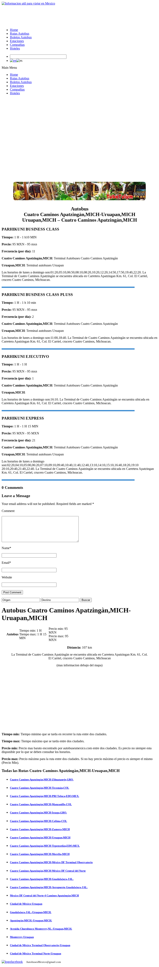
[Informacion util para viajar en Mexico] (28, 3)
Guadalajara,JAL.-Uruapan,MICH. (30, 912)
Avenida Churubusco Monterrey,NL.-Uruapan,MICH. (41, 928)
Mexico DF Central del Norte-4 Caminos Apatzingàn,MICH (44, 895)
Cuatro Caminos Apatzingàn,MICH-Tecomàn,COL (39, 787)
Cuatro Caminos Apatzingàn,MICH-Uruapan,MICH (40, 837)
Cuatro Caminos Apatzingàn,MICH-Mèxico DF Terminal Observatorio (51, 862)
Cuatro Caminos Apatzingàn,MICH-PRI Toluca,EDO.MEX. (44, 796)
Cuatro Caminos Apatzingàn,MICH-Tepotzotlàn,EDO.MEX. (45, 845)
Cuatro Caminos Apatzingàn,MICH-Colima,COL (38, 821)
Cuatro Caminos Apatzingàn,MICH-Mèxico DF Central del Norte (48, 870)
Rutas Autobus (19, 33)
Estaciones (17, 41)
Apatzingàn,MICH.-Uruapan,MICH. (31, 920)
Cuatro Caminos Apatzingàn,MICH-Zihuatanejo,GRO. (41, 779)
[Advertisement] (77, 14)
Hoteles (15, 48)
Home (14, 30)
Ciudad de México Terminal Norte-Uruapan (35, 953)
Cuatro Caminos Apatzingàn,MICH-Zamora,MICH (40, 829)
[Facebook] (12, 961)
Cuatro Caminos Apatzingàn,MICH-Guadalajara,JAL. (41, 879)
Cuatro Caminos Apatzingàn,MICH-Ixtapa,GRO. (38, 812)
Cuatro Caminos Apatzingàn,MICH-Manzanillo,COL (41, 804)
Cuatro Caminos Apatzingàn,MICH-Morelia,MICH (40, 854)
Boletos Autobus (21, 37)
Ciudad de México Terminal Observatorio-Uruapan (40, 945)
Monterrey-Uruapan (22, 937)
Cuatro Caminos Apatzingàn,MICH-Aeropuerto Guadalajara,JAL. (49, 887)
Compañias (17, 44)
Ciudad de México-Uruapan (26, 903)
